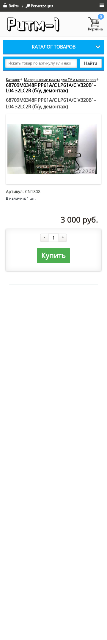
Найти (90, 63)
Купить (53, 255)
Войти (14, 5)
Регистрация (42, 6)
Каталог (13, 80)
